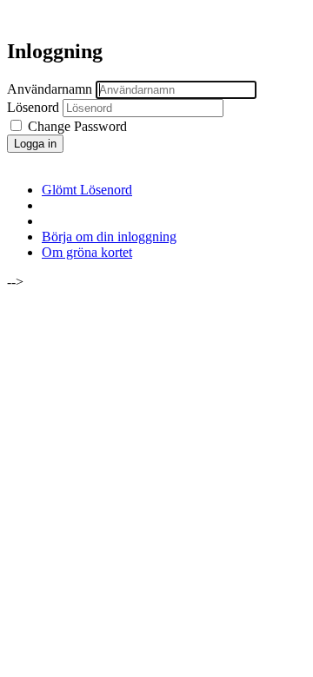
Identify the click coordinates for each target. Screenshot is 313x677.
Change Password (75, 126)
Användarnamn (49, 89)
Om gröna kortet (87, 252)
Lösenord (33, 107)
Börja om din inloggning (109, 236)
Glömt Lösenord (87, 189)
